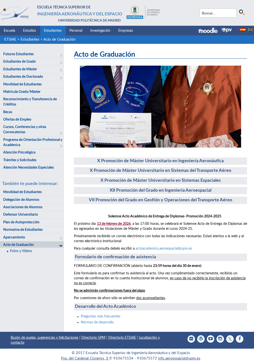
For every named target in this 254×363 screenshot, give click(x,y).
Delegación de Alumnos (21, 200)
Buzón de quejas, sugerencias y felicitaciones (44, 337)
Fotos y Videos (21, 251)
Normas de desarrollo (98, 322)
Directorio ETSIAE (122, 337)
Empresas (125, 30)
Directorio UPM (93, 337)
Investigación (100, 30)
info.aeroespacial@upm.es (179, 358)
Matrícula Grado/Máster (21, 92)
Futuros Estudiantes (18, 54)
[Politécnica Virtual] (227, 30)
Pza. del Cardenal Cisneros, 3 (85, 358)
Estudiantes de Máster (20, 69)
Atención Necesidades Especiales (28, 167)
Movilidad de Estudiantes (22, 84)
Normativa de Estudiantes (23, 230)
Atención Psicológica (19, 152)
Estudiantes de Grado (19, 61)
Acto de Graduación (59, 39)
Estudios (29, 30)
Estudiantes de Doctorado (23, 76)
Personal (75, 30)
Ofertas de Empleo (17, 119)
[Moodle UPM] (210, 31)
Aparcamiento (14, 237)
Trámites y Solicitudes (19, 160)
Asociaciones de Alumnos (22, 207)
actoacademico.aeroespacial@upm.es (164, 248)
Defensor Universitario (20, 214)
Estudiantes (53, 30)
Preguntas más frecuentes (100, 316)
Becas (7, 112)
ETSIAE (10, 39)
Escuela (9, 30)
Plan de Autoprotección (21, 222)
